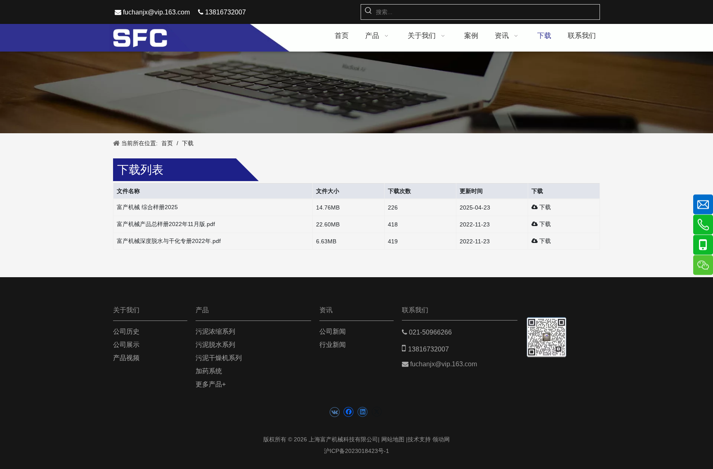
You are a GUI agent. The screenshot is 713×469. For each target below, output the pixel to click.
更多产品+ (211, 384)
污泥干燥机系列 (219, 357)
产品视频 (126, 357)
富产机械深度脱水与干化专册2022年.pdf (169, 241)
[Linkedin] (362, 412)
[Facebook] (348, 412)
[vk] (334, 412)
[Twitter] (376, 412)
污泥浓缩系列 (215, 331)
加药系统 (209, 371)
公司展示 (126, 344)
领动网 (441, 439)
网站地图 (392, 439)
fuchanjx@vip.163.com (156, 12)
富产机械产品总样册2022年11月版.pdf (166, 224)
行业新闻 (332, 344)
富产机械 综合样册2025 (147, 207)
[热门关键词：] (368, 12)
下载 (544, 207)
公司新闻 (332, 331)
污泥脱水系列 (215, 344)
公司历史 (126, 331)
